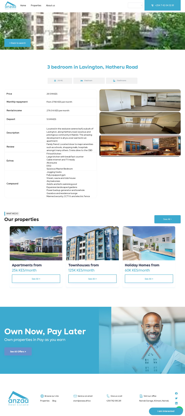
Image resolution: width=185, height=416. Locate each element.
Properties (36, 5)
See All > (167, 219)
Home (23, 5)
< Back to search (17, 42)
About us (50, 5)
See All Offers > (18, 351)
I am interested (166, 411)
